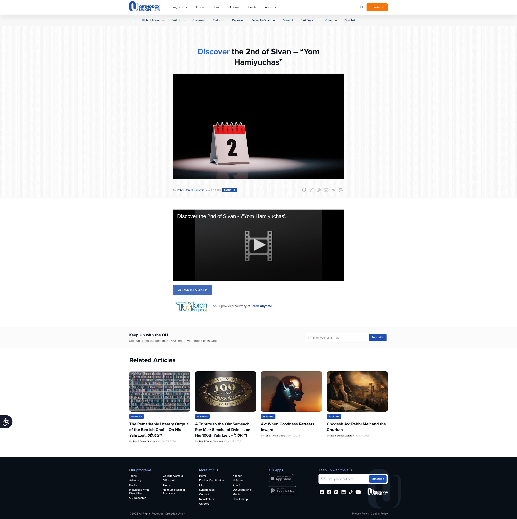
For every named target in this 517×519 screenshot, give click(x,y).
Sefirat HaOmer (261, 20)
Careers (204, 504)
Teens (133, 476)
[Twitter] (311, 190)
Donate (375, 7)
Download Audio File (194, 290)
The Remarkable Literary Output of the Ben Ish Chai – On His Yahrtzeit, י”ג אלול (158, 429)
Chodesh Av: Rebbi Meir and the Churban (356, 426)
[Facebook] (319, 190)
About (268, 7)
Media (236, 495)
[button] (258, 245)
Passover (238, 20)
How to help (240, 499)
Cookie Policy (379, 514)
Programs (178, 7)
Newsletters (206, 499)
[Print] (340, 190)
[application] (258, 245)
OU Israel (168, 481)
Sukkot (176, 20)
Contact (204, 495)
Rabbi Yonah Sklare (275, 435)
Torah (216, 7)
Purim (216, 20)
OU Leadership (242, 490)
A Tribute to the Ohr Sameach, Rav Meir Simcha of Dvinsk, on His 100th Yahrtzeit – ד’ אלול (223, 429)
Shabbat (350, 20)
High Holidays (150, 20)
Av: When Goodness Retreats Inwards (287, 426)
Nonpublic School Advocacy (174, 491)
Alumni (167, 485)
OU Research (137, 498)
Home (203, 476)
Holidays (234, 7)
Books (133, 485)
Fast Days (307, 20)
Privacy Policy (360, 514)
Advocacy (135, 481)
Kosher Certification (211, 481)
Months (229, 190)
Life (201, 485)
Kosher (200, 7)
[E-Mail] (326, 190)
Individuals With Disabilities (139, 491)
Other (329, 20)
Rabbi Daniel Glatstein (190, 190)
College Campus (173, 476)
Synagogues (207, 490)
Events (252, 7)
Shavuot (288, 20)
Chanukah (198, 20)
